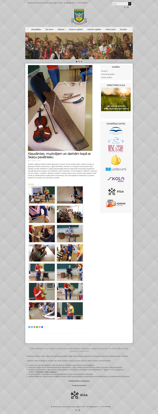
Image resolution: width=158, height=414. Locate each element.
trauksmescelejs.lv (78, 376)
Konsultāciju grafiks (108, 74)
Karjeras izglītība (76, 29)
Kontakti (123, 29)
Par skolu (49, 29)
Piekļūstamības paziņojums (79, 381)
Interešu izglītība (94, 29)
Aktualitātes (36, 29)
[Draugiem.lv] (126, 7)
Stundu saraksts (106, 77)
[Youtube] (128, 7)
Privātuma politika (79, 385)
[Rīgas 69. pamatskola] (79, 25)
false (28, 45)
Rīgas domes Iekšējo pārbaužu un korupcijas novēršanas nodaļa (91, 356)
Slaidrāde (31, 184)
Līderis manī (110, 29)
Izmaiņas (104, 71)
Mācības (61, 29)
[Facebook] (124, 7)
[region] (79, 45)
